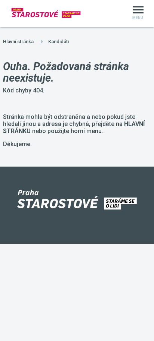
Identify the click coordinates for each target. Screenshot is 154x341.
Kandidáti (58, 41)
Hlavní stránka (18, 41)
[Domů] (46, 13)
